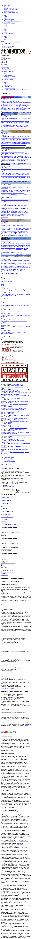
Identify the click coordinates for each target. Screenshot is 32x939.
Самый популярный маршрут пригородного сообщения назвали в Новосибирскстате (15, 294)
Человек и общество (9, 75)
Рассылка (4, 507)
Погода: (3, 57)
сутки (2, 284)
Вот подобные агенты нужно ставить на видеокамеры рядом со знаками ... (16, 433)
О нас (5, 15)
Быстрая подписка (5, 514)
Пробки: (3, 58)
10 (12, 273)
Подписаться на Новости (10, 6)
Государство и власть (9, 76)
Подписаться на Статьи (10, 8)
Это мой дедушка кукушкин (17, 385)
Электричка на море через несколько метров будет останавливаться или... (15, 401)
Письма (6, 82)
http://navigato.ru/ (20, 844)
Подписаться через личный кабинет (10, 524)
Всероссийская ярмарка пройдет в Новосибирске (14, 290)
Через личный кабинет (7, 517)
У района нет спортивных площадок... (20, 414)
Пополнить (4, 559)
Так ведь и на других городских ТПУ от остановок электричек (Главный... (16, 393)
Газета (15, 9)
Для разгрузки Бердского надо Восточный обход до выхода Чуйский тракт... (13, 409)
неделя (2, 285)
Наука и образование (9, 78)
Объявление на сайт (6, 500)
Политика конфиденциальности (12, 21)
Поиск (5, 5)
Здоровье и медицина (9, 88)
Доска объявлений (9, 11)
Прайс (5, 18)
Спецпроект (7, 85)
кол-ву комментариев (6, 282)
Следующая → (13, 274)
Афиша (6, 16)
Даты (5, 83)
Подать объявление (9, 9)
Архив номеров (5, 68)
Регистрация (4, 567)
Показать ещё (4, 454)
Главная (9, 5)
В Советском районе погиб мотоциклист (11, 337)
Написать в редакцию (9, 23)
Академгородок (8, 13)
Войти (5, 25)
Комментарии (4, 382)
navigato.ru (28, 724)
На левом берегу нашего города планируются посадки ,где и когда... (14, 418)
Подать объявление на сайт (11, 12)
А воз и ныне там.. (15, 426)
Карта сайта (7, 22)
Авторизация (4, 575)
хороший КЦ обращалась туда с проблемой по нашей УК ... (14, 411)
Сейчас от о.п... (14, 399)
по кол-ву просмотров (6, 281)
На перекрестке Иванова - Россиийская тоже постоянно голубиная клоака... (16, 438)
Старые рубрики (8, 86)
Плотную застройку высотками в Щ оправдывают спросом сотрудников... (15, 390)
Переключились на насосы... (17, 429)
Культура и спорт (8, 79)
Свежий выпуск (5, 67)
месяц (2, 287)
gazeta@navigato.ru (9, 486)
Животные (6, 81)
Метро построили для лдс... (17, 384)
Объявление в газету (6, 497)
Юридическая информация (11, 19)
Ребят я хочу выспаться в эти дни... (19, 406)
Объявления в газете (7, 511)
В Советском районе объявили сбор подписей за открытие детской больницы (13, 333)
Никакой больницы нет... (16, 398)
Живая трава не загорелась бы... (18, 428)
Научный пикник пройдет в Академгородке (12, 311)
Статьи (18, 8)
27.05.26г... (13, 430)
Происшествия (8, 73)
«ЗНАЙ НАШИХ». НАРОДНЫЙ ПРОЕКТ (15, 89)
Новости (19, 6)
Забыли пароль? (5, 568)
